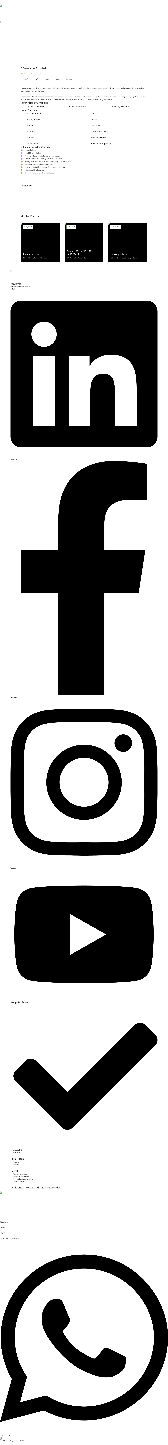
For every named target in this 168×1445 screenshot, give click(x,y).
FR (8, 13)
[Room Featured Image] (40, 242)
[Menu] (1, 2)
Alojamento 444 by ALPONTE (79, 252)
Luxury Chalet (120, 254)
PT (1, 13)
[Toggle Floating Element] (1, 1438)
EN (5, 13)
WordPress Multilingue (7, 1441)
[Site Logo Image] (12, 8)
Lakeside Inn (31, 254)
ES (12, 13)
